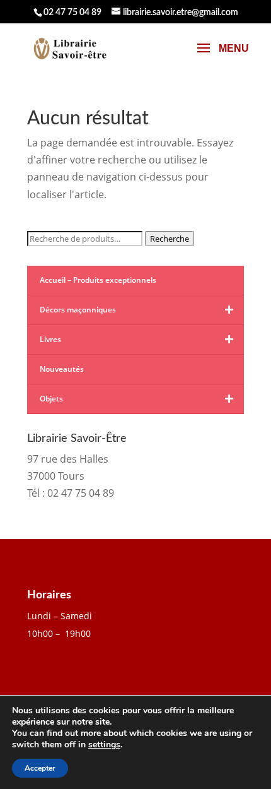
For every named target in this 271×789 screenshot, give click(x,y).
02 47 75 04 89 (72, 12)
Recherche (169, 238)
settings (104, 744)
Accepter (40, 768)
